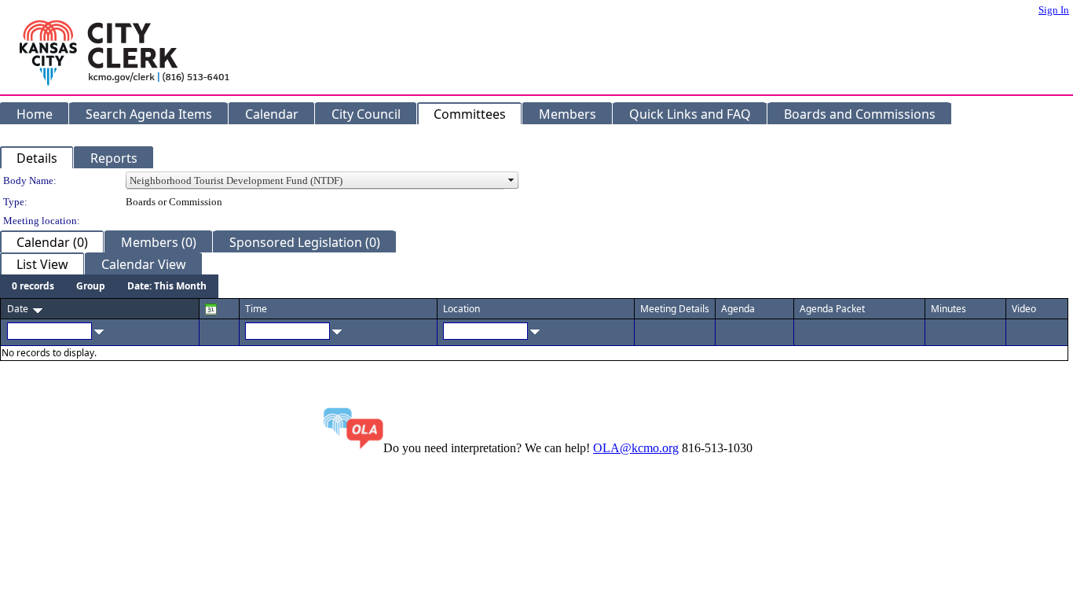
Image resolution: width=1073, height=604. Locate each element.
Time (256, 308)
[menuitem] (33, 286)
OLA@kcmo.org (636, 448)
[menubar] (109, 286)
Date (17, 308)
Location (461, 308)
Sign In (1053, 10)
